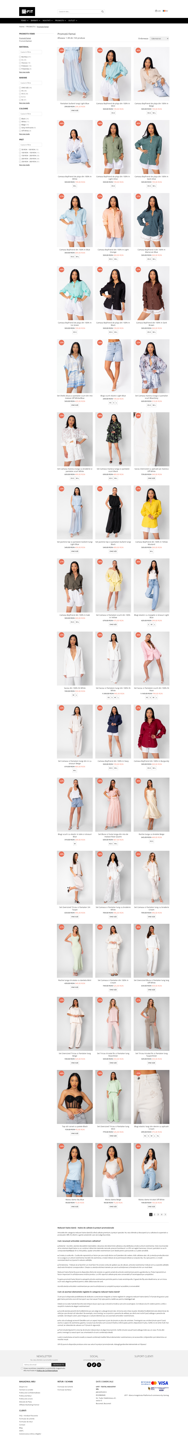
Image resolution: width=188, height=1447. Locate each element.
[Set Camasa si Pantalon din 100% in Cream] (113, 951)
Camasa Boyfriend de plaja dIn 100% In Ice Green (75, 323)
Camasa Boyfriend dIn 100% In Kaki (75, 615)
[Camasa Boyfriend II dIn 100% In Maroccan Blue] (151, 220)
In (22, 60)
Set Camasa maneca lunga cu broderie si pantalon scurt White (74, 470)
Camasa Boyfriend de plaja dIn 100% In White (75, 177)
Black (23, 118)
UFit (67, 1235)
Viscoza (24, 63)
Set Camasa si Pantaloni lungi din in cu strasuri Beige (74, 762)
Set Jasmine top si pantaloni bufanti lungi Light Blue (75, 543)
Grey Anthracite (27, 127)
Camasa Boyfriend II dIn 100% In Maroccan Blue (151, 250)
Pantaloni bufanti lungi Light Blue (74, 103)
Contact (22, 1425)
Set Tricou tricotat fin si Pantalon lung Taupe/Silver (151, 1054)
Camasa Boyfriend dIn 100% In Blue (74, 249)
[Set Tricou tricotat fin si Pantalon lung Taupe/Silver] (151, 1024)
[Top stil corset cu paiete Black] (75, 1097)
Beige (23, 124)
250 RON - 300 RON (28, 161)
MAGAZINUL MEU (27, 1381)
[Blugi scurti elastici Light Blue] (113, 366)
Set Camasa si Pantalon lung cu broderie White (113, 908)
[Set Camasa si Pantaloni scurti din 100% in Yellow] (113, 585)
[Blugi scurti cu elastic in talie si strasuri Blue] (75, 805)
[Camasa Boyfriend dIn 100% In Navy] (113, 732)
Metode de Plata (25, 1402)
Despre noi (23, 1387)
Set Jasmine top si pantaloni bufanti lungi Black (113, 543)
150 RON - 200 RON (28, 155)
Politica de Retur (25, 1396)
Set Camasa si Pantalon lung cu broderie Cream (151, 908)
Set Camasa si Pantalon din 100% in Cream (113, 981)
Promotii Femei (25, 38)
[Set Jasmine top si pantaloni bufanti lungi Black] (113, 512)
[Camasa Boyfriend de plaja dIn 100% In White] (75, 147)
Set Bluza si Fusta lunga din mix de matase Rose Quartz (113, 835)
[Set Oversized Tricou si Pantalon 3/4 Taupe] (75, 878)
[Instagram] (99, 1365)
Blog (21, 1428)
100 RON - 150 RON (28, 152)
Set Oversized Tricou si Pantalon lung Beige (75, 1054)
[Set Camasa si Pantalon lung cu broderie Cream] (151, 878)
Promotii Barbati (25, 41)
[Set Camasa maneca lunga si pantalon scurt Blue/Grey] (151, 366)
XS (22, 91)
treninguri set (130, 1299)
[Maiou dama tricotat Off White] (151, 1170)
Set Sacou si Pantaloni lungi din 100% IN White (113, 689)
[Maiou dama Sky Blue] (75, 1170)
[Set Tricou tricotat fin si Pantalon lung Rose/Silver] (113, 1024)
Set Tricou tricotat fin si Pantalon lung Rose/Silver (113, 1054)
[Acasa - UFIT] (32, 11)
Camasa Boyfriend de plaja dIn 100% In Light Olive (113, 177)
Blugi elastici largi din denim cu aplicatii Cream (151, 1127)
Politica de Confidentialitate (47, 1370)
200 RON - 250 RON (28, 158)
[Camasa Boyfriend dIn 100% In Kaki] (75, 585)
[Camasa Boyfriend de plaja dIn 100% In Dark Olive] (151, 147)
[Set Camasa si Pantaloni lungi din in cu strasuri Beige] (75, 732)
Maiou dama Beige (113, 1199)
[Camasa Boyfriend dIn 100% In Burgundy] (151, 732)
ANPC (21, 1431)
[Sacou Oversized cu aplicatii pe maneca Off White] (151, 439)
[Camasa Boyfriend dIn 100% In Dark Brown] (151, 293)
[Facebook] (89, 1365)
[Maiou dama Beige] (113, 1170)
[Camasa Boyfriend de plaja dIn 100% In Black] (113, 293)
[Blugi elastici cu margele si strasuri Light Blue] (151, 585)
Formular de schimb (26, 1419)
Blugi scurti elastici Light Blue (113, 395)
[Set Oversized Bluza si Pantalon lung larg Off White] (151, 951)
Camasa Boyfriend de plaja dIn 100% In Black (113, 323)
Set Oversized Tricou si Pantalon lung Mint (113, 1127)
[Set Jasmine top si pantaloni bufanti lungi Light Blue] (75, 512)
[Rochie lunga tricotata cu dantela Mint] (75, 951)
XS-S (23, 93)
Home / (22, 26)
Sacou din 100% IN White (75, 688)
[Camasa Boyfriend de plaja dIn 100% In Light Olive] (113, 147)
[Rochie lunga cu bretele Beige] (151, 805)
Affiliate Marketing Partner (29, 1405)
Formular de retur (26, 1421)
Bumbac (24, 57)
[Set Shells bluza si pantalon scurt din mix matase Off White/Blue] (75, 366)
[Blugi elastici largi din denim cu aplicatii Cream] (151, 1097)
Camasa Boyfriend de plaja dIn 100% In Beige (151, 104)
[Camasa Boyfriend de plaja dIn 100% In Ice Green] (75, 293)
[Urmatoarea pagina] (165, 1214)
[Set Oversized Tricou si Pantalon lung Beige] (75, 1024)
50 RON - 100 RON (28, 149)
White (23, 121)
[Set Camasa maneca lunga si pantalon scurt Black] (113, 439)
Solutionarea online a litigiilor (30, 1434)
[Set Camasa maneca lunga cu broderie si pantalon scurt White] (75, 439)
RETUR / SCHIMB (65, 1381)
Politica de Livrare (26, 1399)
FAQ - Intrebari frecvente (28, 1415)
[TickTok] (94, 1365)
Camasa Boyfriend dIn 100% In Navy (113, 761)
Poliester (24, 66)
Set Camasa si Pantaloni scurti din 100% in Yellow (113, 616)
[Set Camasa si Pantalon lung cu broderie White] (113, 878)
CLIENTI (22, 1410)
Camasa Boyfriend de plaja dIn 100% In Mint (113, 104)
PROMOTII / (31, 26)
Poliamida (25, 69)
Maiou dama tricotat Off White (151, 1199)
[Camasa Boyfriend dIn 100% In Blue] (75, 220)
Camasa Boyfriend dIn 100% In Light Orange (113, 250)
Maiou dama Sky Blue (75, 1199)
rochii (113, 1299)
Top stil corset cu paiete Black (74, 1126)
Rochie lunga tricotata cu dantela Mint (74, 980)
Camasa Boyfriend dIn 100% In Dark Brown (151, 323)
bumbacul (70, 1250)
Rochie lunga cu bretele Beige (151, 834)
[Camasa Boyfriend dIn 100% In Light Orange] (113, 220)
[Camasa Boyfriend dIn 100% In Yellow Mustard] (151, 512)
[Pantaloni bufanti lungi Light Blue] (75, 74)
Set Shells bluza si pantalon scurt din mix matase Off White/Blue (74, 396)
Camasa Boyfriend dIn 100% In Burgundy (151, 761)
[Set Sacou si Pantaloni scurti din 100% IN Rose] (151, 659)
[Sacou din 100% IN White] (75, 659)
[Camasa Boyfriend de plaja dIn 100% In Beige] (151, 74)
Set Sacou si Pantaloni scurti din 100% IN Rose (151, 689)
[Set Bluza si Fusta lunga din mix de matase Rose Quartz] (113, 805)
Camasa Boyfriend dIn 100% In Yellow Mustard (151, 543)
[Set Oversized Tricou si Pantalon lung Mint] (113, 1097)
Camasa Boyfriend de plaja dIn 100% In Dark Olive (151, 177)
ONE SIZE (25, 87)
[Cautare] (102, 11)
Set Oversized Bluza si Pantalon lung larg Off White (151, 981)
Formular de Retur (64, 1390)
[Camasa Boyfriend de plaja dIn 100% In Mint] (113, 74)
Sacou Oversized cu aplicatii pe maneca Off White (152, 470)
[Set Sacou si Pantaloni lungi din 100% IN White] (113, 659)
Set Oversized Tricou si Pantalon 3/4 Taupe (74, 908)
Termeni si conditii (26, 1390)
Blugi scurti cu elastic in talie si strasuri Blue (75, 835)
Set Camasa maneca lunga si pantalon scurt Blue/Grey (151, 396)
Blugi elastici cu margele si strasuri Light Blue (151, 616)
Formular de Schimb (65, 1387)
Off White (25, 131)
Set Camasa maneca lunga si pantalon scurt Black (113, 470)
